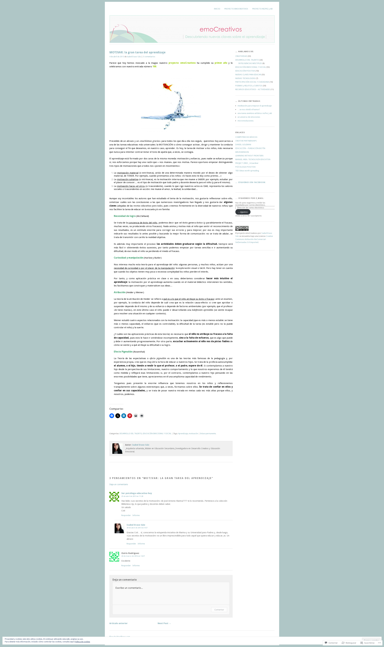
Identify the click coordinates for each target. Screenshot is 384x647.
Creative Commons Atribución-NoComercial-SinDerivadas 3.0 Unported (254, 239)
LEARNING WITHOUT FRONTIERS (249, 156)
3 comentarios (149, 57)
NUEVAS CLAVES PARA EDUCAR (248, 74)
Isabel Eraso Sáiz (134, 57)
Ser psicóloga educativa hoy (136, 493)
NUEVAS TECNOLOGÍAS (245, 78)
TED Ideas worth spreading (247, 171)
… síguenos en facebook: (250, 182)
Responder (126, 515)
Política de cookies (82, 642)
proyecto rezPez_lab (262, 9)
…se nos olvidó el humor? (249, 109)
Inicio (217, 9)
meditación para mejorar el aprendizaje (255, 106)
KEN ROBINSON (242, 152)
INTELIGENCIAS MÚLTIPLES (250, 63)
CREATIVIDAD (241, 56)
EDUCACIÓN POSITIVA (245, 71)
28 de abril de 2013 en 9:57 (137, 528)
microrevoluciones (246, 121)
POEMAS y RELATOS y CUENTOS (248, 86)
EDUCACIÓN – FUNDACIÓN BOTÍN (250, 148)
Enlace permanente (208, 434)
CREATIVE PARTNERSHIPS (246, 141)
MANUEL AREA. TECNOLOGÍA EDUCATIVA (252, 159)
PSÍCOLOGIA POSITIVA (245, 167)
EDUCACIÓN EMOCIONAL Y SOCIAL (157, 434)
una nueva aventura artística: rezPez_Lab (255, 113)
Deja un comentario (118, 484)
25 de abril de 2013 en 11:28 (132, 496)
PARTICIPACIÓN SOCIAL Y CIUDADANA (252, 82)
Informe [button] (136, 515)
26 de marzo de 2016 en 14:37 (133, 556)
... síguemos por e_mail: (249, 198)
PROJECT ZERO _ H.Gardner (246, 163)
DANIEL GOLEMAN (243, 144)
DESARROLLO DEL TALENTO (131, 434)
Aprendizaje (183, 434)
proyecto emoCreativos (236, 9)
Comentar (219, 609)
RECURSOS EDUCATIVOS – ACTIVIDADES (252, 89)
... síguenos (243, 212)
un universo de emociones (249, 117)
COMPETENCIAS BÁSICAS (246, 137)
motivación (193, 434)
